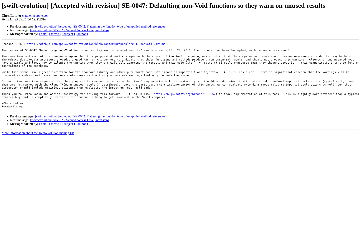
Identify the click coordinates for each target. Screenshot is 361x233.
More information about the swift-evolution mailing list (38, 133)
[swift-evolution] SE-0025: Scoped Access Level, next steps (69, 30)
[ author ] (82, 34)
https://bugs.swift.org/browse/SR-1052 (185, 94)
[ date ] (43, 34)
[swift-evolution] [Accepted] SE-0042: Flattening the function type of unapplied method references (100, 26)
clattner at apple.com (35, 15)
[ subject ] (68, 34)
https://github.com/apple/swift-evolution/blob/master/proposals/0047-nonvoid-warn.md (96, 43)
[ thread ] (55, 34)
